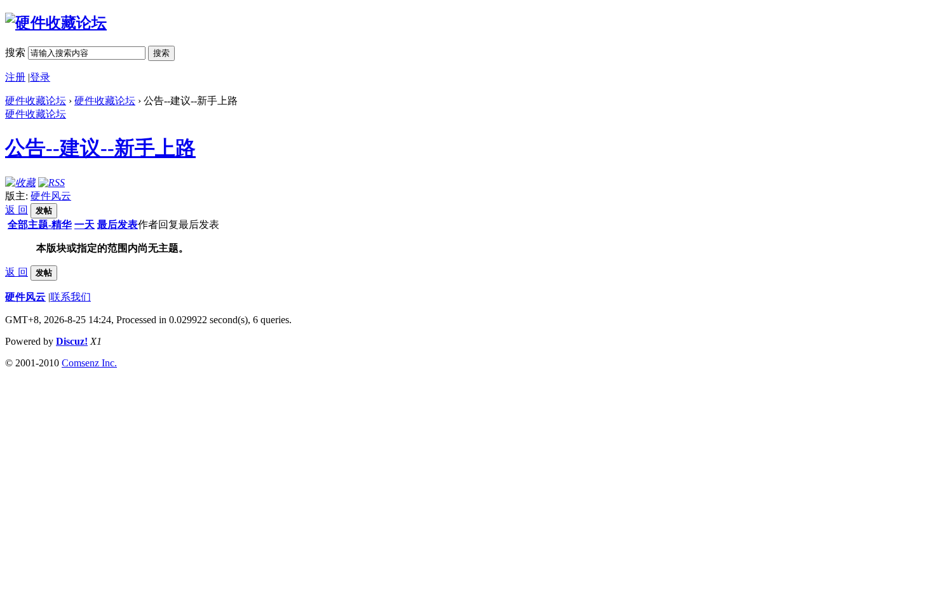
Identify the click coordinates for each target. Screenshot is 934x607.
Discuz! (72, 341)
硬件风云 (50, 195)
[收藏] (20, 182)
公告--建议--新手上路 (100, 148)
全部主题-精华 (40, 224)
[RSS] (51, 182)
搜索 (15, 52)
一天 (84, 224)
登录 (40, 77)
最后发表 (117, 224)
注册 (15, 77)
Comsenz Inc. (89, 362)
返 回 (16, 209)
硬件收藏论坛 (35, 100)
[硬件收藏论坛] (56, 23)
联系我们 (70, 296)
